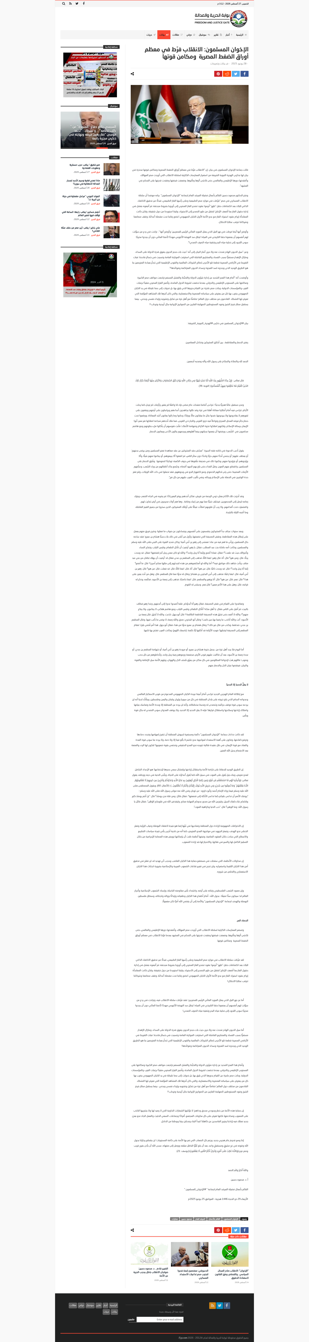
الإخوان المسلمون (231, 1219)
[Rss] (70, 3)
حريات (106, 1311)
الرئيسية (113, 1305)
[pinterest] (218, 74)
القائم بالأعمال (214, 1219)
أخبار (105, 1305)
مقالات (73, 1305)
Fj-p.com (183, 1337)
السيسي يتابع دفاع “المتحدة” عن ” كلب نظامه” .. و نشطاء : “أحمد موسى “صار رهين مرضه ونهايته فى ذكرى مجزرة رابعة (92, 132)
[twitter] (236, 74)
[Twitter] (77, 3)
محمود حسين (186, 1219)
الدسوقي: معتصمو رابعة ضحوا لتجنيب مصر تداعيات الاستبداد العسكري (193, 1274)
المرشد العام (200, 1219)
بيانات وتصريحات (217, 63)
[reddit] (227, 74)
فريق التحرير (111, 143)
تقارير (98, 1305)
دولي (81, 1305)
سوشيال (90, 1305)
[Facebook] (83, 3)
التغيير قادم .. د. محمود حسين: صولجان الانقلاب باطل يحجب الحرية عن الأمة (150, 1272)
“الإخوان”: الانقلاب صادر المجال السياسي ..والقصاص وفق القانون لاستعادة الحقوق (232, 1274)
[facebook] (245, 74)
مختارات (175, 1219)
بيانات (114, 1311)
